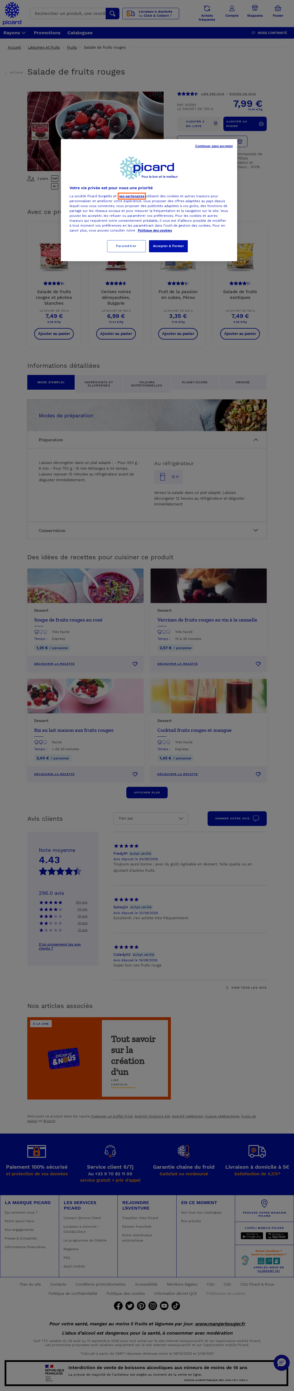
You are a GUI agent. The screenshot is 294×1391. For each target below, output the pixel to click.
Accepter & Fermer (168, 246)
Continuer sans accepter (214, 146)
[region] (149, 200)
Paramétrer (126, 246)
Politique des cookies (155, 230)
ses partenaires (131, 196)
